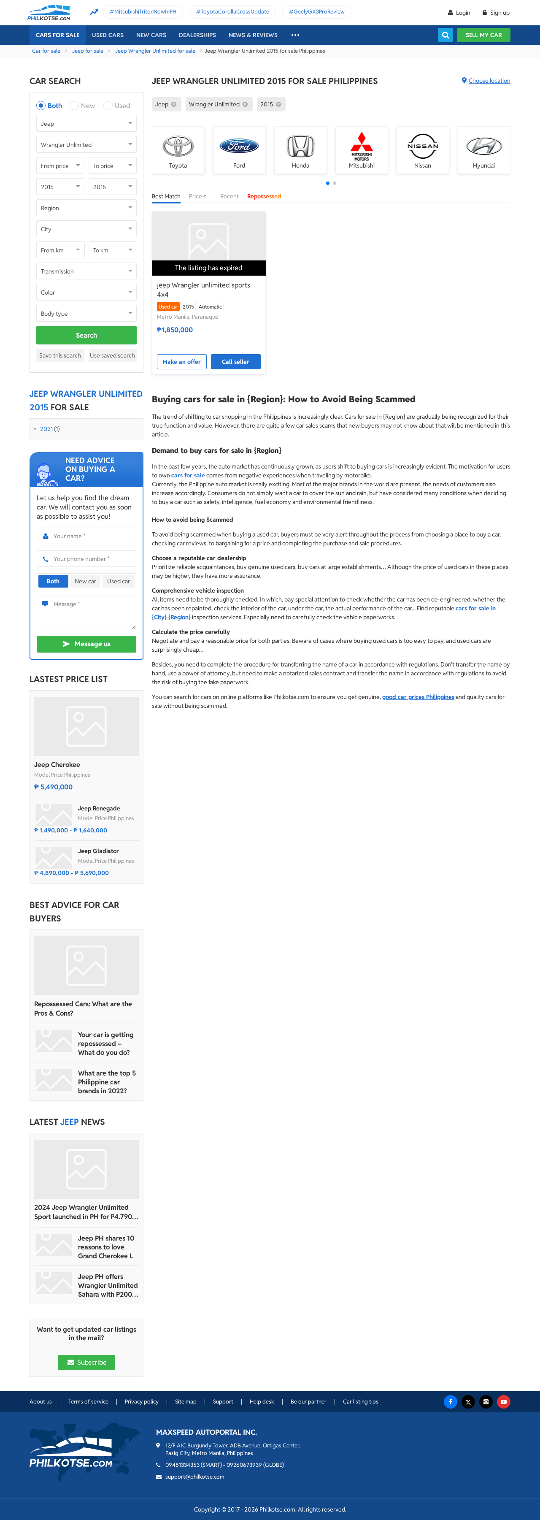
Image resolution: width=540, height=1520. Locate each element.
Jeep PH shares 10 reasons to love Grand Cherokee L (106, 1247)
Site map (186, 1401)
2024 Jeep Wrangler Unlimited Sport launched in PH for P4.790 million (83, 1212)
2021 (46, 429)
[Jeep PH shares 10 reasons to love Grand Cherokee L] (54, 1245)
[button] (327, 183)
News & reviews (253, 35)
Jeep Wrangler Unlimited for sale (155, 50)
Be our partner (309, 1401)
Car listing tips (360, 1401)
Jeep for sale (87, 50)
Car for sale (46, 50)
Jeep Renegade (99, 808)
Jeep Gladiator (98, 851)
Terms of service (88, 1401)
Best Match (166, 196)
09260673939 (244, 1465)
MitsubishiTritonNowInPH (145, 11)
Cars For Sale (57, 35)
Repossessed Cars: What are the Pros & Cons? (83, 1009)
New (88, 105)
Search (86, 335)
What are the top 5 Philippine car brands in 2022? (107, 1082)
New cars (151, 35)
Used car (118, 581)
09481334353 (182, 1465)
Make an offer (181, 362)
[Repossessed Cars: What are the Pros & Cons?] (86, 965)
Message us (93, 643)
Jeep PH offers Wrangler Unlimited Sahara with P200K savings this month (108, 1285)
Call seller (235, 362)
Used (122, 105)
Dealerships (197, 35)
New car (85, 581)
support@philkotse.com (194, 1476)
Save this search (60, 355)
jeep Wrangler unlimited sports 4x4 (203, 290)
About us (41, 1401)
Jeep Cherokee (57, 764)
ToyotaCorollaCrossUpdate (235, 11)
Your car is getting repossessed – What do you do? (106, 1043)
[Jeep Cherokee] (86, 726)
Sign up (499, 12)
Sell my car (484, 35)
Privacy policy (142, 1401)
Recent (229, 196)
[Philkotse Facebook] (450, 1402)
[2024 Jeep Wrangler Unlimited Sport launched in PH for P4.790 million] (86, 1169)
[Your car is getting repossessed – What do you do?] (54, 1041)
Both (55, 105)
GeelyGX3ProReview (319, 11)
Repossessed (264, 196)
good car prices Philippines (418, 697)
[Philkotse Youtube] (503, 1402)
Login (463, 12)
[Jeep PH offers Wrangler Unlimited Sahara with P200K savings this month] (54, 1283)
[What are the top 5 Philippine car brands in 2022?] (54, 1080)
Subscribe (91, 1362)
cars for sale (188, 475)
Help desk (262, 1401)
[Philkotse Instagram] (486, 1402)
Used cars (108, 35)
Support (223, 1401)
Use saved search (112, 355)
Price (196, 196)
